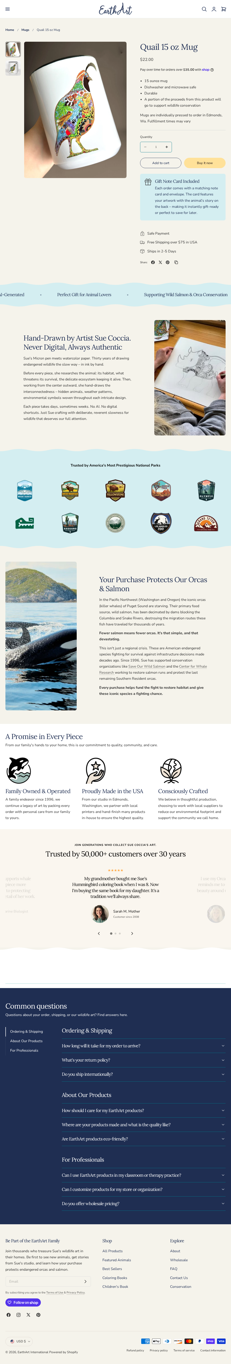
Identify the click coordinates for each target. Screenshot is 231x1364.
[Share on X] (160, 262)
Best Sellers (112, 1268)
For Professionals (24, 1050)
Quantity (146, 137)
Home (9, 30)
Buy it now (205, 163)
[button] (7, 9)
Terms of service (184, 1350)
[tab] (13, 49)
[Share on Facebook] (153, 262)
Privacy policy (159, 1350)
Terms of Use (55, 1292)
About (175, 1251)
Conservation (180, 1286)
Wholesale (179, 1260)
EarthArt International (33, 1352)
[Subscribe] (85, 1281)
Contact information (213, 1350)
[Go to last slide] (99, 934)
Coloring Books (114, 1277)
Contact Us (179, 1277)
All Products (112, 1251)
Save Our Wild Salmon (146, 666)
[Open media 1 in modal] (118, 50)
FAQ (173, 1268)
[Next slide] (132, 934)
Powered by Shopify (63, 1352)
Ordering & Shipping (26, 1031)
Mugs (25, 30)
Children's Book (115, 1286)
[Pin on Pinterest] (167, 262)
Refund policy (135, 1350)
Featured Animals (116, 1260)
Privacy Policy (76, 1292)
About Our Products (26, 1041)
